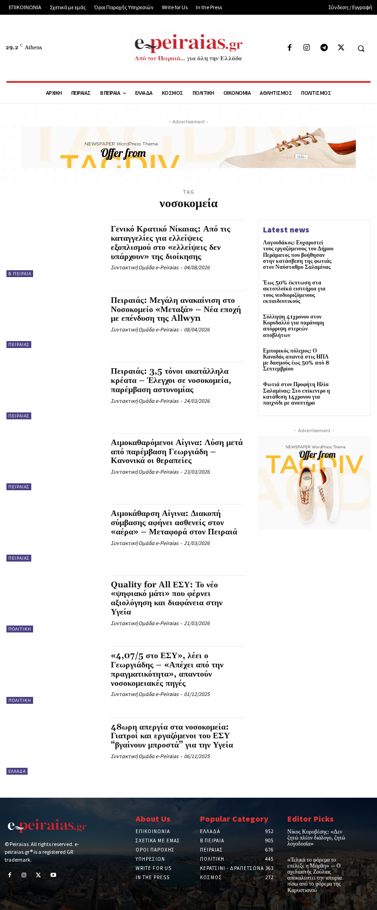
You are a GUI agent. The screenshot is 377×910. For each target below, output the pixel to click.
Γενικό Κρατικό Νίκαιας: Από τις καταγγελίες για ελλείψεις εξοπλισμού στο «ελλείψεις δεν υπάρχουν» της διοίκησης (170, 242)
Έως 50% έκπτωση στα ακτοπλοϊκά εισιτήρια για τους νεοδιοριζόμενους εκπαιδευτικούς (294, 292)
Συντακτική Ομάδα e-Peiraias (144, 267)
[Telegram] (324, 48)
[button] (360, 48)
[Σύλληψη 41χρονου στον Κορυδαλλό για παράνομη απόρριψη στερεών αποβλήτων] (352, 327)
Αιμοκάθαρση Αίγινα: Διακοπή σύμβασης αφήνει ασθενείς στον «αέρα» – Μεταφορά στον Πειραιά (174, 522)
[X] (341, 48)
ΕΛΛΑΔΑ (17, 771)
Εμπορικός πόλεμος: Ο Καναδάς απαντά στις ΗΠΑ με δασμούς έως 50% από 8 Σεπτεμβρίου (296, 360)
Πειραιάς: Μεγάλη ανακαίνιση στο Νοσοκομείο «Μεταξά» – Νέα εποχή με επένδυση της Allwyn (176, 309)
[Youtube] (53, 876)
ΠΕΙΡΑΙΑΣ (18, 345)
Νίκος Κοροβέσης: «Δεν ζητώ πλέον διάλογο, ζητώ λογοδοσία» (316, 838)
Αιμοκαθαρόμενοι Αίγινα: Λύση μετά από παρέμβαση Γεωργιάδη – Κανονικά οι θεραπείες (177, 451)
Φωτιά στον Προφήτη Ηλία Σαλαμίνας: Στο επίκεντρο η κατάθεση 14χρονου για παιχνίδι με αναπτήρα (296, 393)
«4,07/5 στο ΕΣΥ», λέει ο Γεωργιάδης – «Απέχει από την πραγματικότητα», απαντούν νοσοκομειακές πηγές (167, 669)
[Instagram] (307, 48)
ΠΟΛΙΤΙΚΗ (19, 629)
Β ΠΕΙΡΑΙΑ (19, 274)
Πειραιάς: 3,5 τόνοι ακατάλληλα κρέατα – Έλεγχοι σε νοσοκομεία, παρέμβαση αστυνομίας (171, 380)
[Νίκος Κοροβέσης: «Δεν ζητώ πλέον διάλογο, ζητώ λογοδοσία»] (363, 835)
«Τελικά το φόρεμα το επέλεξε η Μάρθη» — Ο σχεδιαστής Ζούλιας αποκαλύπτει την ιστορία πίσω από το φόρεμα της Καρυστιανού (314, 875)
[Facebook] (290, 48)
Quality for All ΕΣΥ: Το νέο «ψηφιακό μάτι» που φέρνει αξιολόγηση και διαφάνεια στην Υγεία (167, 598)
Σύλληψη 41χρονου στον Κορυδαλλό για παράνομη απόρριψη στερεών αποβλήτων (293, 326)
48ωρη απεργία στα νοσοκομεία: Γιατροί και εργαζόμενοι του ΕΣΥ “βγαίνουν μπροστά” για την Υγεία (172, 736)
